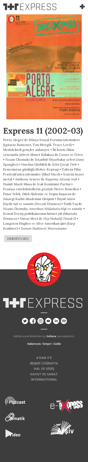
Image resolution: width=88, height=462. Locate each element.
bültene (51, 336)
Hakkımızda (34, 344)
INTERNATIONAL (44, 379)
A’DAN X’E (44, 358)
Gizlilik (57, 344)
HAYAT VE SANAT (44, 374)
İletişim (47, 344)
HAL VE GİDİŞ (44, 369)
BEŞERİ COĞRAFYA (44, 363)
